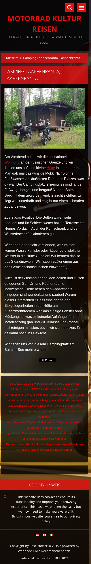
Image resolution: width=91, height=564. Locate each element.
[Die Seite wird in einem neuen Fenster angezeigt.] (44, 118)
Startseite (11, 58)
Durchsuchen (69, 7)
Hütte (51, 168)
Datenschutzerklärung (58, 449)
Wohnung (12, 162)
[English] (44, 534)
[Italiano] (51, 534)
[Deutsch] (37, 534)
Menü (81, 7)
